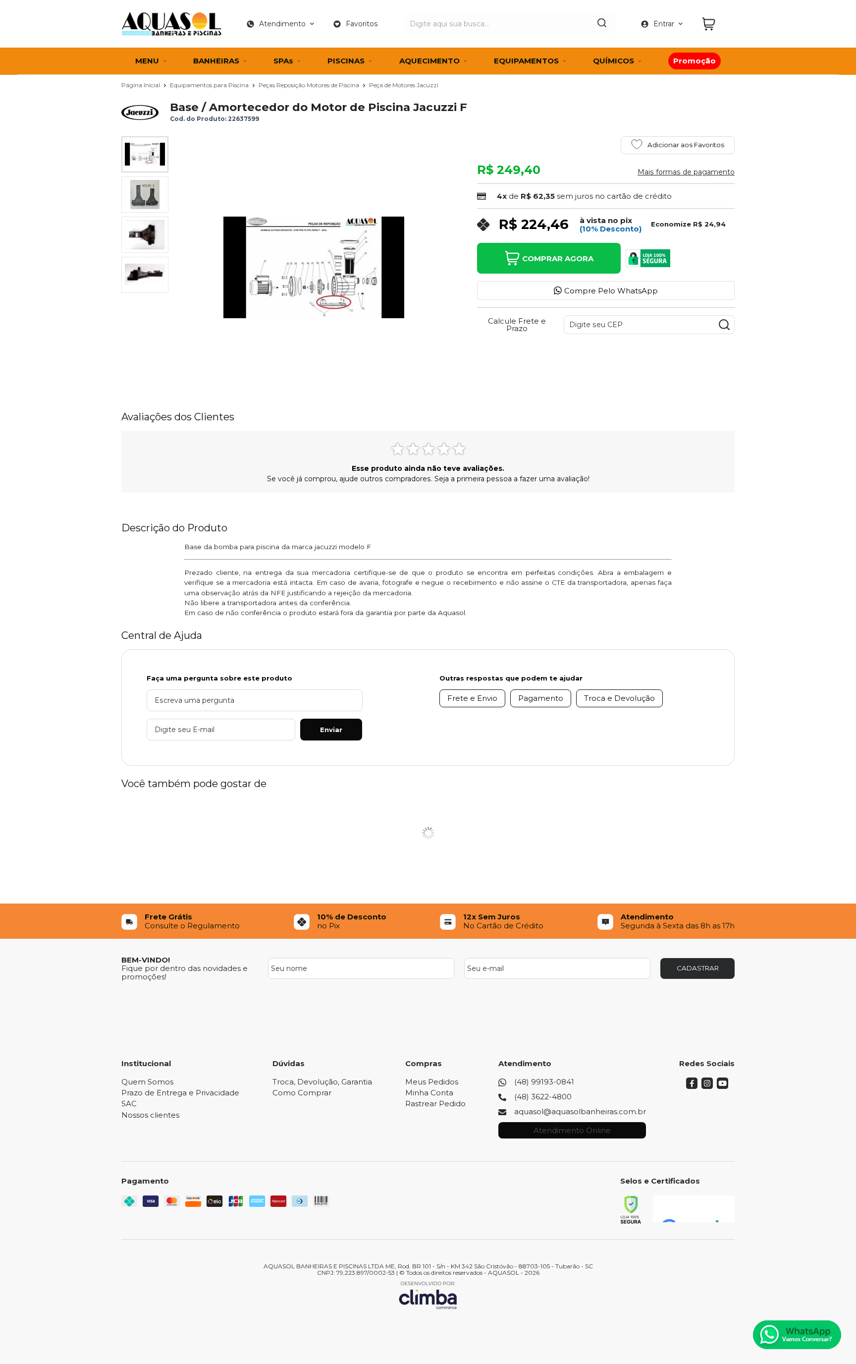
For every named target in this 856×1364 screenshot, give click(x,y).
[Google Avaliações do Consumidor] (694, 1208)
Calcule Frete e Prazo (517, 324)
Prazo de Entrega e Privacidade (180, 1092)
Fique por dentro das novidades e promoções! (184, 972)
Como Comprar (301, 1092)
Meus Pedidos (431, 1081)
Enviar (331, 730)
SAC (129, 1103)
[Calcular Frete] (724, 324)
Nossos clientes (150, 1115)
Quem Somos (147, 1081)
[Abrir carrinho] (716, 24)
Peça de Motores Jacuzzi (403, 85)
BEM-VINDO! (145, 960)
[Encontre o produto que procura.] (602, 23)
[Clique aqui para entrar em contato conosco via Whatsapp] (797, 1334)
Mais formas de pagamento (686, 172)
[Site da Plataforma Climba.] (428, 1294)
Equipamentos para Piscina (210, 85)
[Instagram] (707, 1086)
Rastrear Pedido (435, 1103)
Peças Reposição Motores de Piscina (310, 85)
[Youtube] (722, 1086)
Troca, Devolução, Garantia (322, 1081)
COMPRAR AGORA (557, 258)
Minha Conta (429, 1092)
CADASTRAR (698, 968)
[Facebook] (691, 1086)
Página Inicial (141, 85)
